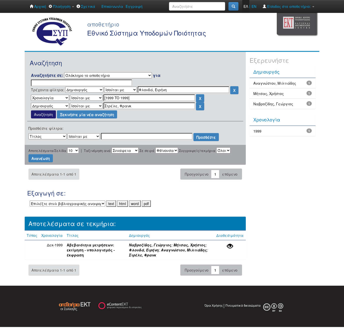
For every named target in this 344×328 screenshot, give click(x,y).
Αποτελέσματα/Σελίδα (47, 150)
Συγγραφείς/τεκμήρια (197, 150)
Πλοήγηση (62, 6)
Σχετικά (87, 6)
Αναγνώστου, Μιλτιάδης (184, 249)
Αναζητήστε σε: (47, 75)
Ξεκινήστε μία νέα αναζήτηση (87, 114)
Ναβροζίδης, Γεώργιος (150, 244)
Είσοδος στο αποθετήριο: (289, 6)
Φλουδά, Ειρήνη (144, 249)
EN (254, 6)
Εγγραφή (134, 6)
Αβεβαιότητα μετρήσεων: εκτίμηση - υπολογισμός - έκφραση (91, 249)
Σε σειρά (147, 150)
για (156, 75)
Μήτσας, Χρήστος (190, 244)
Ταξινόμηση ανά (97, 150)
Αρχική (39, 6)
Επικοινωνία (112, 6)
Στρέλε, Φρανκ (142, 254)
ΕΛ (246, 6)
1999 (257, 131)
